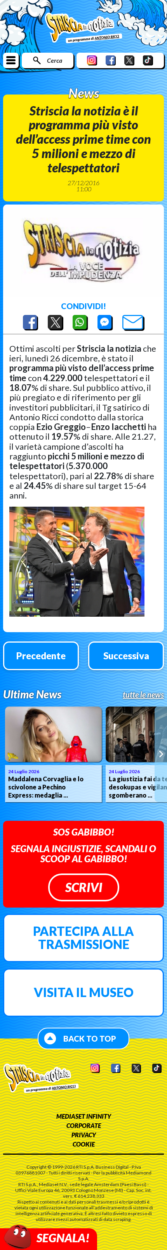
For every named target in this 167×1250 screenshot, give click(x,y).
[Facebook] (111, 60)
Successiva (126, 655)
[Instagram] (92, 60)
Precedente (41, 655)
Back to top (89, 1038)
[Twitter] (129, 60)
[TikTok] (148, 60)
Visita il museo (84, 992)
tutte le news (143, 694)
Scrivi (83, 887)
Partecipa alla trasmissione (83, 937)
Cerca (54, 60)
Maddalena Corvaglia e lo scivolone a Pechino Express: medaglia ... (46, 787)
